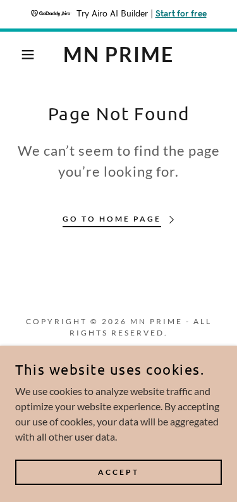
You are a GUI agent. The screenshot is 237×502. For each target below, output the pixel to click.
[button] (18, 54)
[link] (118, 54)
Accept (118, 472)
